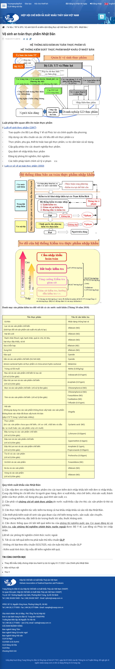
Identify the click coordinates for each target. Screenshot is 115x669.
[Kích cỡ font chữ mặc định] (27, 39)
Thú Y (7, 572)
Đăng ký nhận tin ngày (77, 4)
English (111, 4)
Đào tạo (28, 4)
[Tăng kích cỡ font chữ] (30, 39)
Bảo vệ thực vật (11, 567)
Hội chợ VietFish (41, 4)
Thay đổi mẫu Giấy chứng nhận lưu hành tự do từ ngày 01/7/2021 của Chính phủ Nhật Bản (46, 563)
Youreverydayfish (14, 4)
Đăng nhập (97, 4)
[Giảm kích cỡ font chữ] (24, 39)
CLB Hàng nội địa (14, 6)
